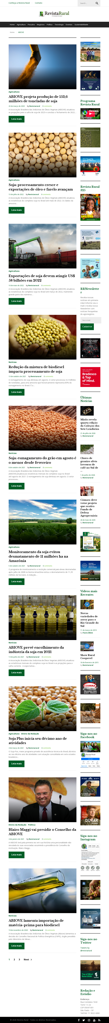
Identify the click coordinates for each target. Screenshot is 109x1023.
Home (12, 24)
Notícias (13, 362)
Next (28, 959)
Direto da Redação (30, 734)
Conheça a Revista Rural (19, 3)
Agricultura (21, 24)
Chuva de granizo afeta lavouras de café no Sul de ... (89, 464)
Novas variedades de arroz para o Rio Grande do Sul (89, 619)
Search (97, 3)
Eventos (69, 24)
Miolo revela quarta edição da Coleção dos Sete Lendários (89, 424)
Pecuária (31, 24)
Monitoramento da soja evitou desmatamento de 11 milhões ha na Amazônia (38, 556)
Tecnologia (59, 24)
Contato (38, 3)
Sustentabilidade (81, 24)
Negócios (41, 24)
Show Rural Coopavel (87, 657)
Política (49, 24)
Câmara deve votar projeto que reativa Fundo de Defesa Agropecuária (88, 508)
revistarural (34, 106)
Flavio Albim (88, 633)
